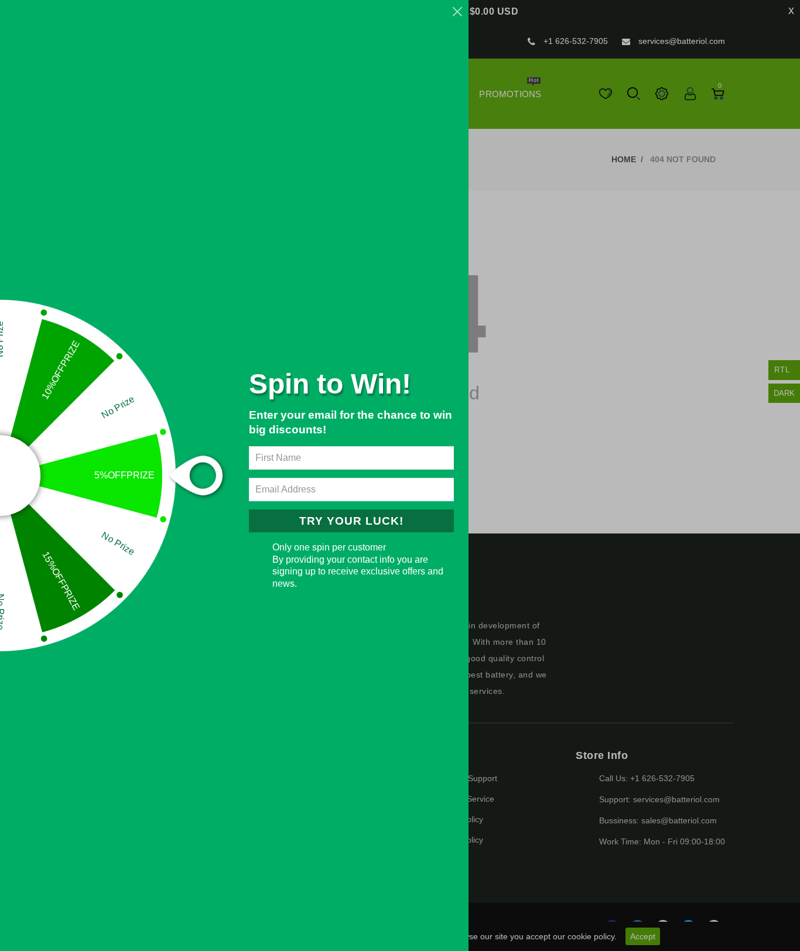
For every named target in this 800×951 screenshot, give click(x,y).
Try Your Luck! (351, 521)
